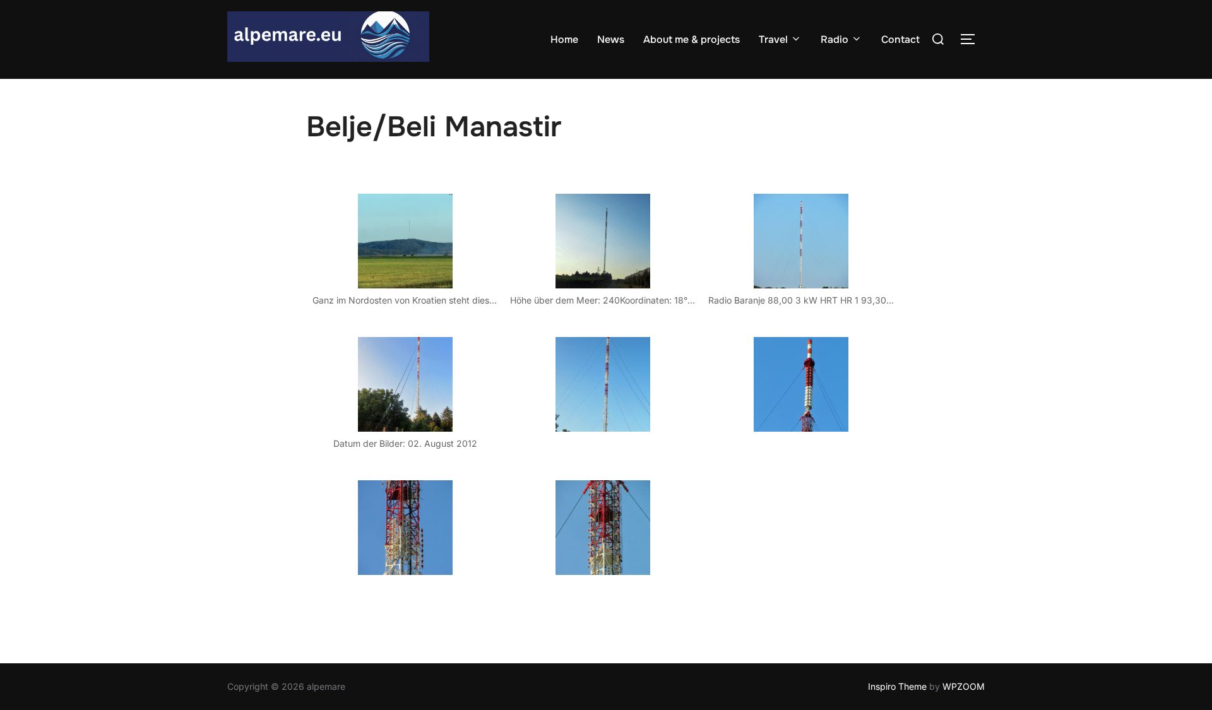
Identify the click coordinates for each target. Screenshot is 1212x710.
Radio (834, 39)
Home (564, 39)
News (610, 39)
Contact (900, 39)
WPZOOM (963, 686)
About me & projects (691, 39)
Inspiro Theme (897, 686)
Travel (773, 39)
